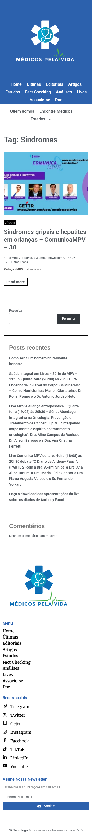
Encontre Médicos (55, 111)
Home (16, 84)
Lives (82, 92)
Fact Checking (38, 92)
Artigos (75, 84)
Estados (38, 118)
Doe (58, 99)
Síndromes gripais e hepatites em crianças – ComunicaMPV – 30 (45, 239)
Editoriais (54, 84)
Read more (15, 282)
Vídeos (10, 223)
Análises (64, 92)
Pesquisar (16, 310)
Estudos (12, 92)
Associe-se (40, 99)
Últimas (34, 84)
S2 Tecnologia (18, 830)
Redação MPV (13, 269)
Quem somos (22, 111)
